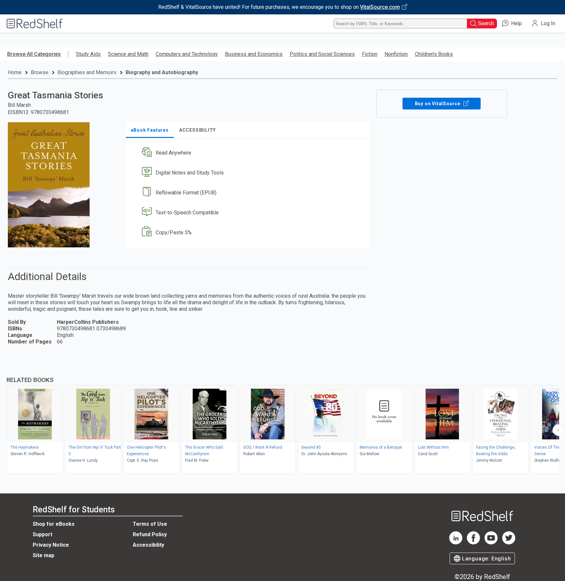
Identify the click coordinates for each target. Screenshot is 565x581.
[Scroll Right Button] (558, 430)
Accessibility (148, 545)
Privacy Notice (51, 545)
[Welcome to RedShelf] (34, 23)
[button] (249, 153)
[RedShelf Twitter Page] (508, 543)
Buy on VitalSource (438, 103)
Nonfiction (396, 54)
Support (42, 534)
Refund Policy (150, 534)
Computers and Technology (187, 54)
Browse (39, 72)
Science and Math (128, 54)
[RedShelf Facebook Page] (473, 543)
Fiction (369, 54)
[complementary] (282, 417)
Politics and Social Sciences (322, 54)
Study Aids (88, 54)
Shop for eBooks (54, 524)
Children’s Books (434, 54)
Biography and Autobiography (162, 72)
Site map (43, 555)
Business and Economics (253, 54)
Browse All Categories (34, 54)
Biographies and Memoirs (87, 72)
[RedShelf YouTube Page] (491, 543)
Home (15, 72)
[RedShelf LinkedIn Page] (455, 543)
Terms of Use (150, 524)
